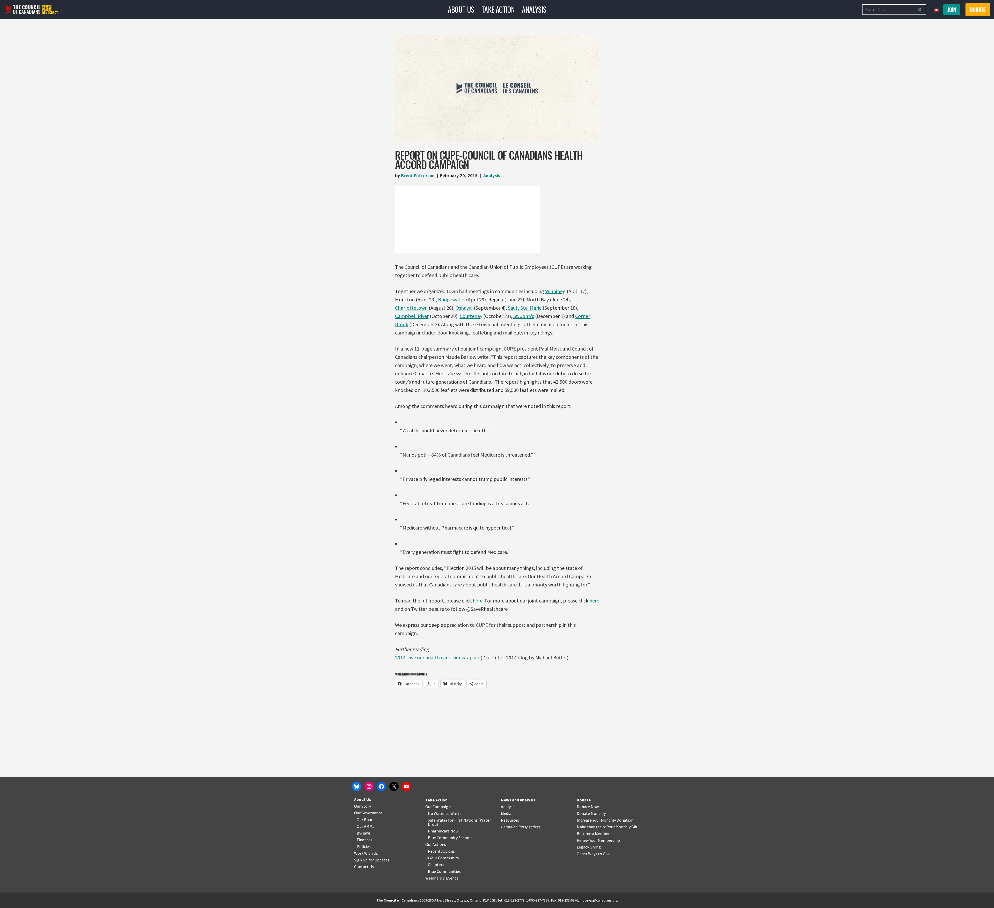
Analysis (534, 9)
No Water (436, 813)
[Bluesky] (356, 786)
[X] (394, 786)
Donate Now (588, 806)
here (478, 600)
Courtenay (471, 316)
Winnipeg (555, 291)
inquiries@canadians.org (599, 900)
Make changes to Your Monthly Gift (607, 826)
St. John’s (523, 316)
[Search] (920, 9)
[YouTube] (406, 786)
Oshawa (464, 307)
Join (951, 9)
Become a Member (593, 833)
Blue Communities (444, 871)
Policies (364, 846)
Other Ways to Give (593, 853)
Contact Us (364, 866)
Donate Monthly (591, 813)
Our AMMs (365, 826)
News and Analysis (518, 799)
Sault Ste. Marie (525, 307)
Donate (584, 799)
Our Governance (368, 812)
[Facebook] (381, 786)
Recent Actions (441, 851)
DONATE (978, 9)
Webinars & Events (441, 878)
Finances (364, 839)
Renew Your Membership (598, 840)
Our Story (362, 806)
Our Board (366, 819)
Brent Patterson (418, 175)
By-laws (364, 833)
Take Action (498, 9)
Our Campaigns (438, 806)
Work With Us (366, 853)
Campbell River (412, 316)
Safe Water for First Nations (453, 820)
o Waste (454, 813)
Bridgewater (451, 299)
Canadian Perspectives (520, 826)
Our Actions (435, 844)
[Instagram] (369, 786)
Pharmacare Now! (443, 830)
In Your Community (442, 857)
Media (506, 813)
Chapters (436, 864)
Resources (510, 820)
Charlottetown (411, 307)
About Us (461, 9)
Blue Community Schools (450, 837)
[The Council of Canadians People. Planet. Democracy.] (32, 9)
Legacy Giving (589, 847)
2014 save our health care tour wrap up (437, 657)
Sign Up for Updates (371, 859)
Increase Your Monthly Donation (605, 820)
